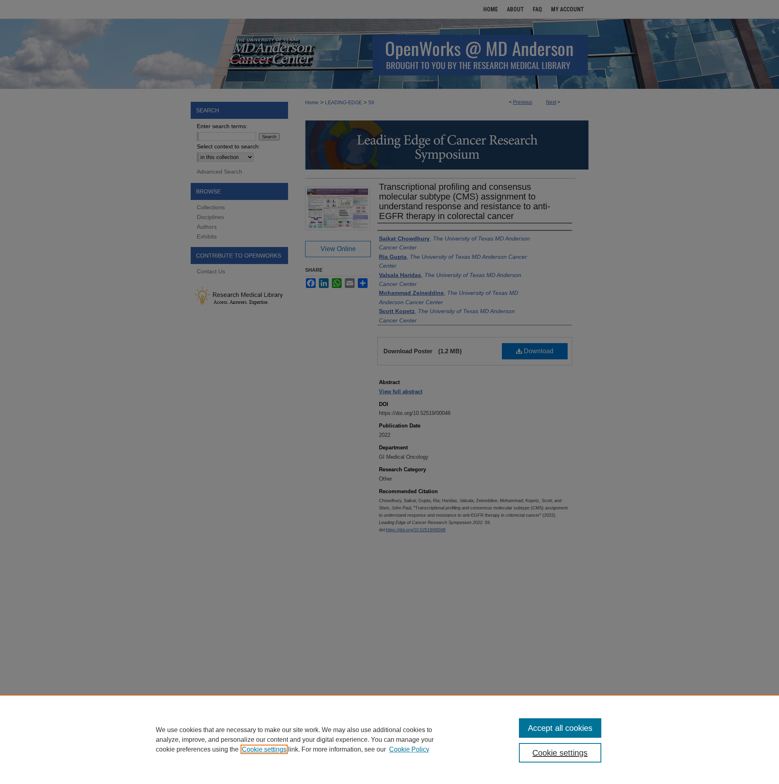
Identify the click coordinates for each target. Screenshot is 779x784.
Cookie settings (264, 749)
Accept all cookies (560, 728)
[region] (389, 739)
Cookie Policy (409, 749)
